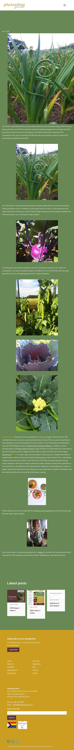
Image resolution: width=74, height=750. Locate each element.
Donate (35, 673)
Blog (34, 667)
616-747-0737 (19, 702)
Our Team (36, 661)
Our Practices (11, 673)
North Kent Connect (26, 449)
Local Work (11, 667)
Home (9, 661)
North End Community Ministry (40, 446)
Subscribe (13, 650)
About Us (10, 664)
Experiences (37, 664)
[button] (64, 5)
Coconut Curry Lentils (42, 511)
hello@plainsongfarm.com (23, 705)
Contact (35, 670)
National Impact (12, 670)
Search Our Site (13, 709)
